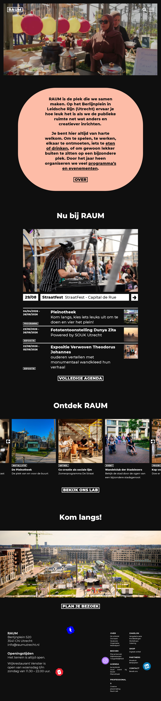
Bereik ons (133, 671)
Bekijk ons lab (80, 490)
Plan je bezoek (81, 606)
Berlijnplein (133, 663)
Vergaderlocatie (135, 636)
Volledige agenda (80, 378)
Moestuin (133, 660)
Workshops (133, 641)
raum (14, 9)
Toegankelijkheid (117, 659)
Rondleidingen (135, 639)
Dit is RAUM (114, 636)
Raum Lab (114, 691)
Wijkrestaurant (116, 656)
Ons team (114, 639)
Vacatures (114, 641)
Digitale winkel (135, 652)
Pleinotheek (115, 674)
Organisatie (114, 643)
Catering (132, 643)
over (80, 179)
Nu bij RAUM (115, 667)
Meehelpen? (115, 645)
